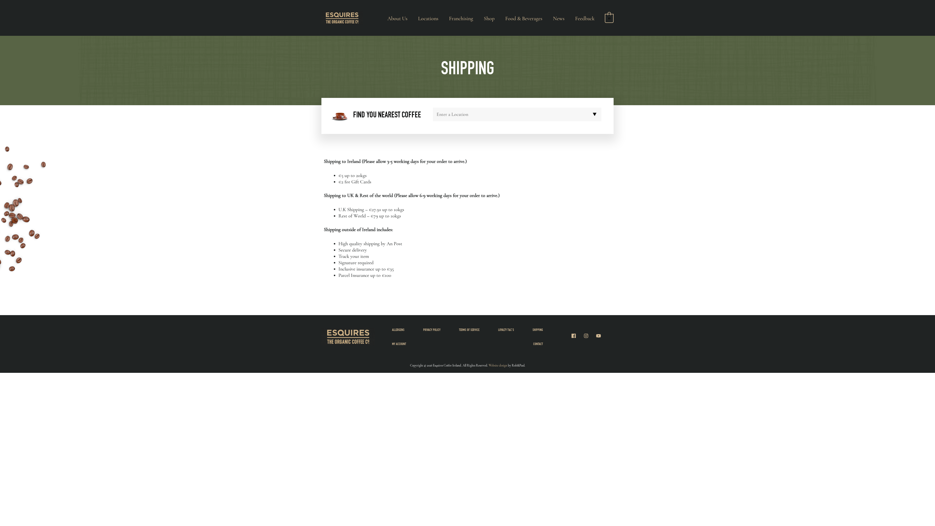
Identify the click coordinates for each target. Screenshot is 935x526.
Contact (538, 344)
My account (399, 344)
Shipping (538, 330)
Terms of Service (469, 330)
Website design (498, 365)
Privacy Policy (431, 330)
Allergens (398, 330)
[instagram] (589, 335)
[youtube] (599, 335)
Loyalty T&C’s (506, 330)
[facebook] (576, 335)
